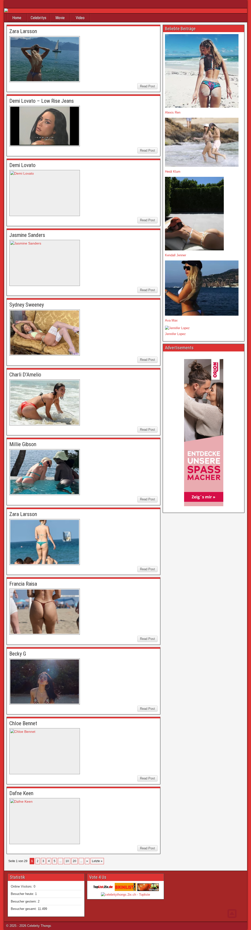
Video (80, 17)
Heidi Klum (172, 171)
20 (74, 861)
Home (16, 17)
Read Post (147, 86)
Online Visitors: (22, 886)
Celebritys (38, 17)
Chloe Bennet (23, 723)
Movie (60, 17)
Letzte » (97, 861)
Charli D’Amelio (25, 375)
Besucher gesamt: (24, 909)
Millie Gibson (22, 444)
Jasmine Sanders (27, 235)
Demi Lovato (22, 165)
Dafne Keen (21, 793)
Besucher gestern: (24, 901)
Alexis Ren (172, 112)
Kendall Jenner (175, 255)
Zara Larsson (23, 31)
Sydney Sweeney (26, 305)
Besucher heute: (23, 894)
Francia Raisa (23, 584)
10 (67, 861)
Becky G (17, 654)
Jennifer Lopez (175, 334)
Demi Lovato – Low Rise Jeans (41, 101)
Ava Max (171, 320)
